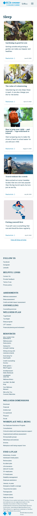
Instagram (6, 265)
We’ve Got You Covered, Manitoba (9, 393)
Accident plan (7, 463)
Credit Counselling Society (9, 362)
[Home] (11, 4)
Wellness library (8, 379)
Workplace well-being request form (14, 445)
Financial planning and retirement (13, 327)
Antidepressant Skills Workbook (8, 372)
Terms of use (7, 282)
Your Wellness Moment (7, 388)
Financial (6, 407)
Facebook (6, 262)
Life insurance (7, 466)
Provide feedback (9, 279)
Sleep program (7, 321)
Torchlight (6, 319)
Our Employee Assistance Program (14, 425)
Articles (5, 442)
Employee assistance (10, 480)
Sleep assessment (9, 299)
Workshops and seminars (11, 440)
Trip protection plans (9, 489)
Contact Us (6, 276)
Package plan (7, 492)
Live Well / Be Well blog (9, 383)
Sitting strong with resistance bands (9, 352)
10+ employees (8, 471)
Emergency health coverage (12, 486)
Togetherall (7, 316)
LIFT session (7, 324)
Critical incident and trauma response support (17, 431)
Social (5, 418)
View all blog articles (18, 240)
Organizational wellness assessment (14, 434)
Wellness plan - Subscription (7, 342)
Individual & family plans (10, 458)
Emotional (6, 404)
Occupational (7, 413)
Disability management (10, 477)
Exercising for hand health (7, 357)
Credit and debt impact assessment (14, 302)
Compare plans (8, 494)
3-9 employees (8, 474)
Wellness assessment (10, 296)
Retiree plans (7, 460)
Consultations (7, 428)
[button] (32, 3)
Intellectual (7, 410)
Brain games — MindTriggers (7, 367)
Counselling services (9, 309)
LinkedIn (6, 268)
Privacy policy (7, 285)
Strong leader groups (10, 437)
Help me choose (8, 497)
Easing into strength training (8, 347)
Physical (6, 416)
